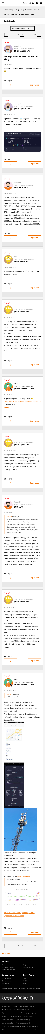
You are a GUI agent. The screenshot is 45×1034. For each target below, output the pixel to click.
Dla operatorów (6, 978)
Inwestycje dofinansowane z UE (26, 1030)
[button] (41, 44)
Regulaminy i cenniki (8, 969)
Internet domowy (33, 10)
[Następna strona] (39, 35)
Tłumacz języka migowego (29, 1013)
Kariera (25, 983)
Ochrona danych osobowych (10, 1026)
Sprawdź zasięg (28, 967)
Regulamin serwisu (22, 1019)
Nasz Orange (8, 10)
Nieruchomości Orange (29, 1026)
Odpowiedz (34, 85)
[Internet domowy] (18, 28)
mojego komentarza (24, 876)
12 (35, 35)
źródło (6, 407)
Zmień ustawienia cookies (21, 1009)
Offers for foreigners (8, 1030)
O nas (24, 978)
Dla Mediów (5, 983)
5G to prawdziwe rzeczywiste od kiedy (21, 58)
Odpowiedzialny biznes (27, 1006)
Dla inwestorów (6, 981)
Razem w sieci (6, 1009)
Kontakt (25, 981)
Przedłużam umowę (8, 967)
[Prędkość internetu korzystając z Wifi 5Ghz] (29, 28)
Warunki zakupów (7, 1023)
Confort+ (4, 1016)
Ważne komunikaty (7, 1019)
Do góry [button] (7, 953)
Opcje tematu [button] (9, 21)
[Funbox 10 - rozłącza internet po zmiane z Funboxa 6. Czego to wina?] (33, 28)
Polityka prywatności (22, 1023)
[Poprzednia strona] (6, 35)
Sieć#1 (15, 1006)
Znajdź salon (27, 965)
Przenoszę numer (7, 965)
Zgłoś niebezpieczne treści (10, 1013)
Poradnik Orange (15, 1016)
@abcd (9, 517)
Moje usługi (20, 10)
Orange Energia (28, 1016)
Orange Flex (6, 1006)
